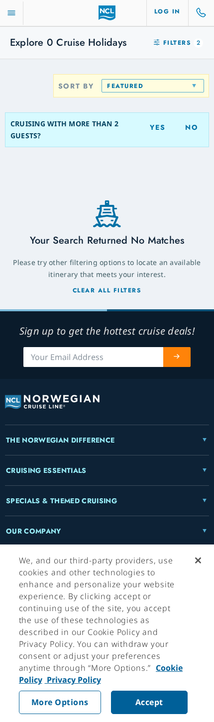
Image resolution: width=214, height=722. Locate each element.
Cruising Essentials (46, 470)
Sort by (76, 86)
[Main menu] (11, 13)
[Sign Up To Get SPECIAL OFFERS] (177, 357)
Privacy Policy (73, 679)
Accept (149, 702)
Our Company (33, 531)
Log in (167, 11)
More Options (60, 702)
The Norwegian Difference (60, 440)
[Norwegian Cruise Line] (107, 12)
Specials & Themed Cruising (61, 501)
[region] (107, 633)
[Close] (198, 560)
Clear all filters (107, 290)
